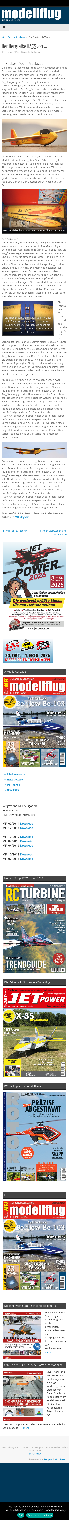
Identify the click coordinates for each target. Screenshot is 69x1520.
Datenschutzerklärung (40, 1515)
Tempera (48, 1459)
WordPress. (60, 1459)
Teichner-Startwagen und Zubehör (52, 532)
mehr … (49, 1352)
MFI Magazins (22, 517)
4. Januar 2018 (12, 52)
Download (26, 823)
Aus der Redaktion (16, 37)
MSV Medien (34, 1453)
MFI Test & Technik (16, 530)
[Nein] (64, 1511)
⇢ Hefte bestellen (14, 779)
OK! (21, 1515)
